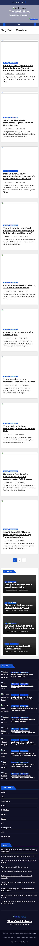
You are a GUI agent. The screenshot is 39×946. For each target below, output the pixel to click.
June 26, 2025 (9, 74)
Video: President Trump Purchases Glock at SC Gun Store (19, 380)
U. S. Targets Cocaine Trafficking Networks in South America (22, 765)
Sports (3, 819)
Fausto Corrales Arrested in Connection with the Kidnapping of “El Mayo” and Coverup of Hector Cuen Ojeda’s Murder (23, 778)
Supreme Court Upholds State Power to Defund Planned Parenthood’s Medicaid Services (18, 68)
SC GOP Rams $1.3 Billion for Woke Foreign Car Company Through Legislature (17, 534)
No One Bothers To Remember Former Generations (22, 675)
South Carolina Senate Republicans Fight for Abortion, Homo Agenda (18, 122)
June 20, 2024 (9, 182)
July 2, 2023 (9, 434)
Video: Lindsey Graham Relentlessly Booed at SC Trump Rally (19, 428)
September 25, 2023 (11, 385)
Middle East (5, 810)
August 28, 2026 (11, 590)
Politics (6, 62)
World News (20, 74)
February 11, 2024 (11, 236)
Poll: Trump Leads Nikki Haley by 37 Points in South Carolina (19, 286)
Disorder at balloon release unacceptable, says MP (19, 606)
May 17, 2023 (9, 540)
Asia (2, 796)
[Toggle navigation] (19, 24)
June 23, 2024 (9, 128)
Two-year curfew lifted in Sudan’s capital (18, 647)
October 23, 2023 (10, 338)
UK (5, 582)
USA (3, 832)
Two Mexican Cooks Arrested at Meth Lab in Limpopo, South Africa (23, 754)
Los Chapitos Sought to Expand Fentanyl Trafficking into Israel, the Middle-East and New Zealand (23, 744)
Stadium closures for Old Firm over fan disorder (16, 871)
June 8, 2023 (9, 482)
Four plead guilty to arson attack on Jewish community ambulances (18, 587)
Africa (6, 643)
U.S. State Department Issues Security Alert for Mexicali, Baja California (22, 699)
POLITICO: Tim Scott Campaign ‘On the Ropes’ (18, 333)
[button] (32, 24)
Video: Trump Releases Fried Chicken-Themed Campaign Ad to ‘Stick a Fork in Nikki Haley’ (18, 230)
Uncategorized (14, 62)
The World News (19, 11)
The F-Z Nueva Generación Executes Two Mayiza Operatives (23, 732)
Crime (3, 805)
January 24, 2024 (10, 291)
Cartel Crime (15, 672)
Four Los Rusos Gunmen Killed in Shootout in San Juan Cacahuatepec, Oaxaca (23, 721)
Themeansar (33, 933)
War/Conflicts (5, 836)
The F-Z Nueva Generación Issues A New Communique (24, 709)
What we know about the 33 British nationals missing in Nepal (19, 628)
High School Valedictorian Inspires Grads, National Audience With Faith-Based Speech (16, 478)
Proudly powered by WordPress (10, 933)
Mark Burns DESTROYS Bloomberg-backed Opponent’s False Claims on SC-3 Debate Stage (18, 177)
